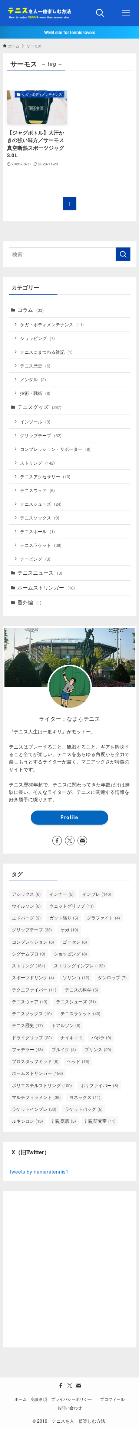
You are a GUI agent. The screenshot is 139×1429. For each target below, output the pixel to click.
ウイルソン (26, 905)
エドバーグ (26, 917)
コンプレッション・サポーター (55, 449)
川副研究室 (100, 1121)
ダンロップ (112, 977)
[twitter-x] (70, 840)
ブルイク (64, 1049)
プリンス (98, 1049)
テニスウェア (37, 490)
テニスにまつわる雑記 (46, 352)
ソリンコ (76, 977)
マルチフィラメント (36, 1097)
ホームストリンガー (46, 587)
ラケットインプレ (34, 1109)
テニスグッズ (39, 406)
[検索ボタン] (100, 13)
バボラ (101, 1037)
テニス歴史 (35, 365)
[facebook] (57, 840)
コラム (30, 309)
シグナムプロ (28, 953)
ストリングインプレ (79, 965)
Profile (69, 817)
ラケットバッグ (84, 1109)
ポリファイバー (99, 1085)
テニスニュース (39, 572)
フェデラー (27, 1049)
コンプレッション (33, 941)
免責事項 (39, 1399)
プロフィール (112, 1399)
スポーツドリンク (33, 977)
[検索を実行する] (123, 254)
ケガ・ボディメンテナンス (52, 324)
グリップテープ (41, 435)
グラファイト (103, 917)
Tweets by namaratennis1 (39, 1171)
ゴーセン (75, 941)
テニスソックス (39, 517)
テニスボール (37, 531)
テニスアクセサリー (45, 476)
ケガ (69, 929)
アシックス (26, 894)
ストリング (37, 462)
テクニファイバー (34, 989)
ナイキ (71, 1037)
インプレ (96, 894)
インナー (61, 894)
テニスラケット (41, 545)
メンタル (33, 379)
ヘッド (78, 1061)
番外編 (29, 602)
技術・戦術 (35, 393)
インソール (35, 421)
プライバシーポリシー (73, 1399)
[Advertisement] (69, 1266)
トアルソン (66, 1025)
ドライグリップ (32, 1037)
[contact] (82, 840)
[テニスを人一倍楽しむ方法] (38, 13)
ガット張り (63, 917)
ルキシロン (27, 1121)
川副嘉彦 (64, 1121)
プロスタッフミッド (35, 1061)
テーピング (35, 558)
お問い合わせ (69, 1407)
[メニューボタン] (126, 13)
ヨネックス (84, 1097)
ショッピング (37, 338)
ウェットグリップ (71, 905)
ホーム (20, 1399)
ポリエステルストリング (42, 1085)
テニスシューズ (41, 504)
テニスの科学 (81, 989)
